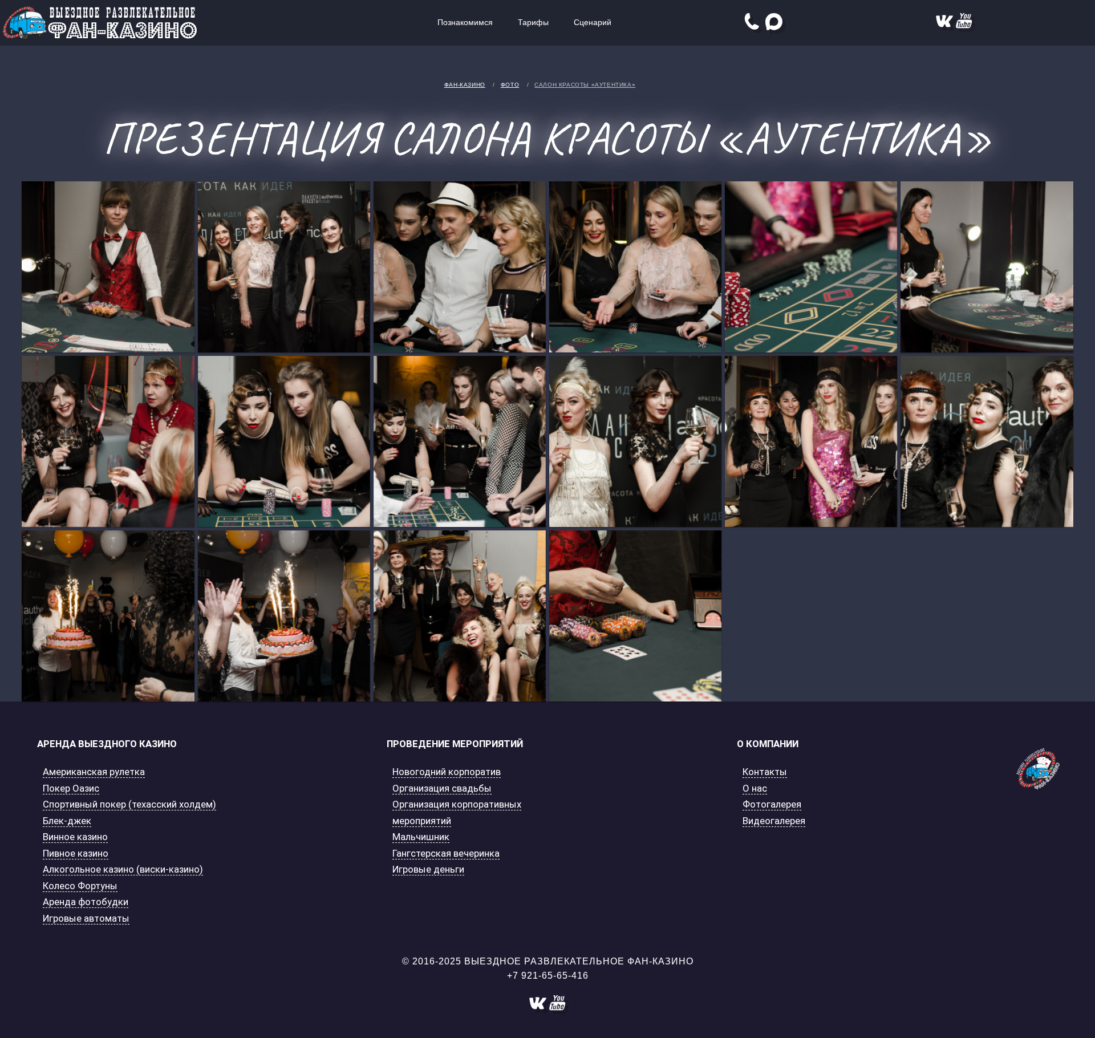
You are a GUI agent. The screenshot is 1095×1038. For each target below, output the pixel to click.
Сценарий (592, 22)
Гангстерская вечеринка (446, 853)
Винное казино (75, 836)
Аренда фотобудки (85, 901)
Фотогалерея (772, 804)
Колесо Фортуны (80, 885)
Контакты (765, 771)
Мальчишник (420, 836)
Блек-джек (67, 820)
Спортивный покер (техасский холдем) (129, 804)
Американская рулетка (94, 771)
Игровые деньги (428, 869)
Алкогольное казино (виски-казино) (123, 869)
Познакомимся (465, 22)
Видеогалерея (774, 820)
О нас (755, 788)
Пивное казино (75, 853)
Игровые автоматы (86, 918)
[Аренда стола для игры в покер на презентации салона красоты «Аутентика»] (108, 266)
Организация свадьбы (442, 788)
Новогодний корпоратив (446, 771)
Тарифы (533, 22)
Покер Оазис (71, 788)
